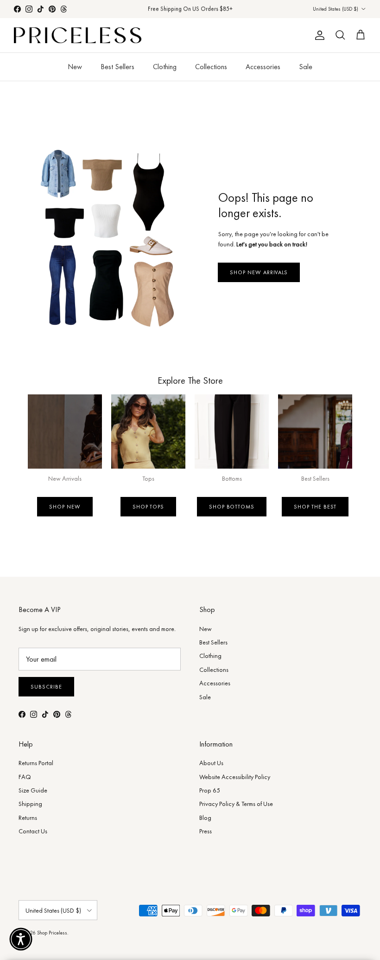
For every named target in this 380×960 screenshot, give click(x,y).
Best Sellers (117, 66)
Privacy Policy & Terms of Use (236, 803)
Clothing (165, 66)
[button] (20, 939)
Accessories (263, 66)
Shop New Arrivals (259, 272)
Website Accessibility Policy (234, 777)
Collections (211, 66)
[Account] (317, 35)
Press (205, 831)
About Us (211, 763)
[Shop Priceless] (77, 35)
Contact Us (33, 831)
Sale (305, 66)
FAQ (25, 777)
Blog (205, 817)
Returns (28, 817)
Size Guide (33, 790)
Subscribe (46, 686)
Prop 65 (209, 790)
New (75, 66)
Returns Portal (36, 763)
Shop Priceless (52, 932)
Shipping (30, 803)
